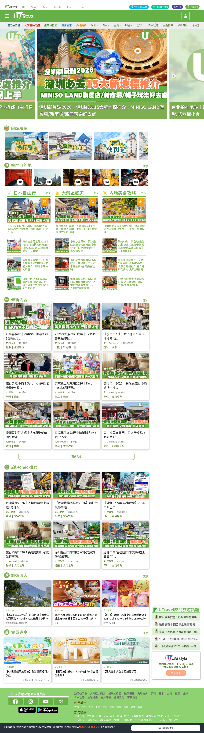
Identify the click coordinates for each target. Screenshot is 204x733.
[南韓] (76, 177)
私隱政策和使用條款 (90, 726)
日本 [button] (104, 25)
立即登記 (176, 673)
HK (23, 6)
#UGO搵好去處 (154, 716)
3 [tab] (92, 122)
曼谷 (104, 707)
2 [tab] (87, 122)
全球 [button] (139, 25)
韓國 (177, 693)
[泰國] (134, 177)
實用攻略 (117, 396)
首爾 (111, 707)
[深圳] (47, 177)
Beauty (57, 6)
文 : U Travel (109, 392)
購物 (16, 396)
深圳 (106, 565)
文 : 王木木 (10, 511)
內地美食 (81, 25)
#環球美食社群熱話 (110, 720)
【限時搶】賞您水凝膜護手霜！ (121, 671)
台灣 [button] (116, 25)
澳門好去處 (87, 716)
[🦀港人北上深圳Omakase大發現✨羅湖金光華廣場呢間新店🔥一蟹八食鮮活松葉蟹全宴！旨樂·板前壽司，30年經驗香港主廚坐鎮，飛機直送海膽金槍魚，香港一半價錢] (76, 593)
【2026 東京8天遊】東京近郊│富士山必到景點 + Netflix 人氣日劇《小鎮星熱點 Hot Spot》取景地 (27, 618)
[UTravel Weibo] (61, 701)
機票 (114, 347)
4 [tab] (97, 122)
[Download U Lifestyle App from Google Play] (47, 709)
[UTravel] (24, 15)
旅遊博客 (19, 575)
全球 (8, 396)
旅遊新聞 (19, 347)
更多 (145, 166)
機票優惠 (67, 25)
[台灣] (105, 177)
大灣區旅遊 (137, 716)
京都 (125, 707)
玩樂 (65, 396)
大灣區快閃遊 (32, 25)
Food (45, 6)
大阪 (57, 347)
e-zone (81, 6)
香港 (8, 347)
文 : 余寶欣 (10, 441)
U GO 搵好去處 (140, 6)
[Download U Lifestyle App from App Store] (27, 709)
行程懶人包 (69, 347)
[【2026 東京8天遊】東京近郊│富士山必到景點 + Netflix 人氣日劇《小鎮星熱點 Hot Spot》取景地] (27, 593)
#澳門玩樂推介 (173, 716)
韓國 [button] (127, 25)
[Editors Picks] (26, 146)
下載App (194, 6)
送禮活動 (10, 667)
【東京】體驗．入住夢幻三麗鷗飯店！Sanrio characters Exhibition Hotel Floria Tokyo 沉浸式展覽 (125, 618)
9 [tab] (121, 122)
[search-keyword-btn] (195, 16)
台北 (83, 707)
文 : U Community (111, 342)
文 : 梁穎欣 (10, 392)
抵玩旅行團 (50, 25)
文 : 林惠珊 (59, 392)
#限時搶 (127, 720)
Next (173, 76)
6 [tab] (106, 122)
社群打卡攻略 (162, 6)
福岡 (132, 707)
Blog (69, 6)
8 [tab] (116, 122)
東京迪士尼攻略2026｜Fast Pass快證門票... (73, 385)
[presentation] (198, 25)
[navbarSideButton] (7, 16)
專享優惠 (132, 697)
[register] (186, 16)
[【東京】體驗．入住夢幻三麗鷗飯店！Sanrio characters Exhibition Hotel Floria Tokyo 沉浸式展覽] (125, 593)
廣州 (8, 446)
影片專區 (183, 25)
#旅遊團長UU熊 (143, 720)
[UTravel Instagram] (30, 701)
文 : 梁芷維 (10, 342)
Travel (34, 6)
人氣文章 (10, 610)
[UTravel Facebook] (15, 701)
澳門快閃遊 (13, 25)
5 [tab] (102, 122)
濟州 (139, 707)
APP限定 (59, 667)
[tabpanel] (102, 74)
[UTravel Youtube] (45, 701)
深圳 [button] (93, 25)
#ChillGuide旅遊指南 (86, 720)
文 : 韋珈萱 (108, 511)
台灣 (8, 516)
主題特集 (168, 25)
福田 (57, 565)
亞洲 (106, 347)
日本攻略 (153, 25)
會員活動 (119, 697)
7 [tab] (111, 122)
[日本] (18, 177)
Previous (30, 76)
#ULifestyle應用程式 (166, 720)
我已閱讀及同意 (166, 727)
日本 (106, 516)
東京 (57, 396)
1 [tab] (82, 122)
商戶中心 (177, 6)
